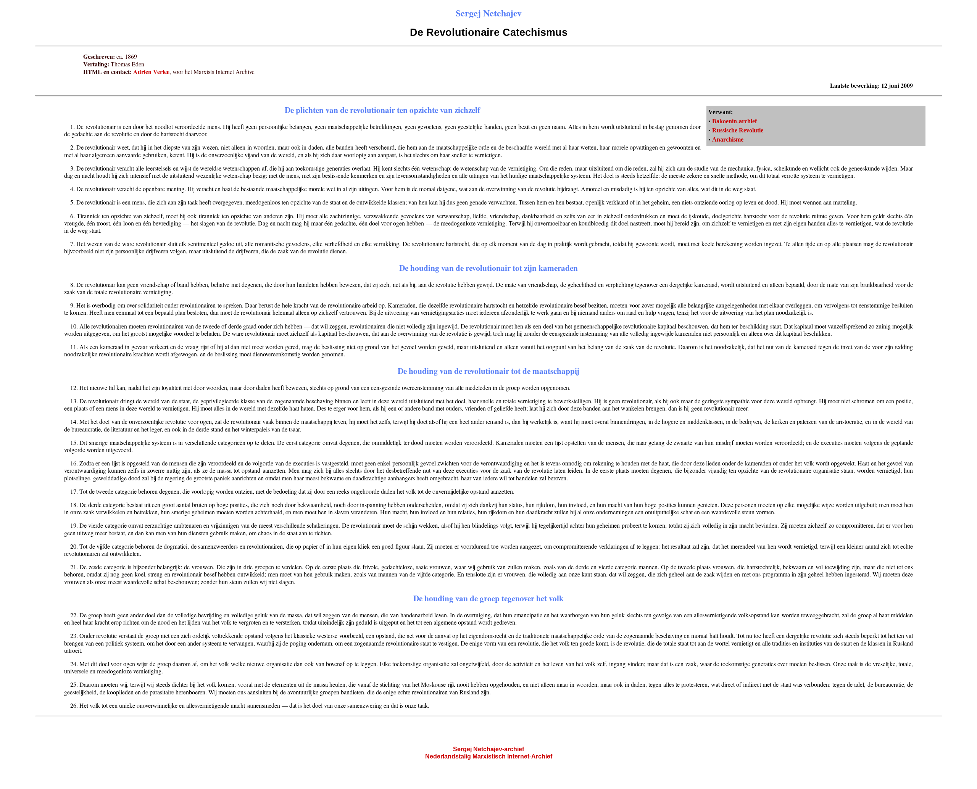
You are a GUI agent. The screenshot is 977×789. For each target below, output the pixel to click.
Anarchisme (727, 139)
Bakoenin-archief (734, 121)
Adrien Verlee (151, 71)
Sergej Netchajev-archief (488, 749)
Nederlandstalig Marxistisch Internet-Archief (488, 756)
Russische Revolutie (737, 130)
